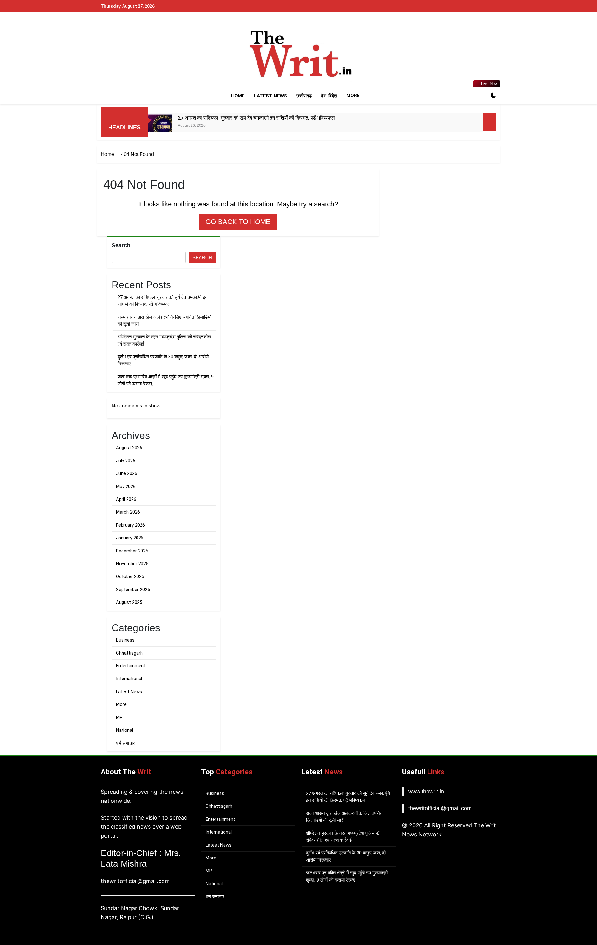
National (124, 730)
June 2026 (126, 473)
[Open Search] (482, 96)
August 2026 (129, 447)
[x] (119, 54)
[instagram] (112, 54)
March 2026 (128, 512)
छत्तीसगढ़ (304, 96)
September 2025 (133, 589)
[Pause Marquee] (489, 122)
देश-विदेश (329, 96)
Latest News (270, 96)
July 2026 (125, 460)
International (129, 678)
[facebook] (104, 54)
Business (125, 640)
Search (121, 245)
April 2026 (126, 499)
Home (238, 96)
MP (119, 717)
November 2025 (132, 564)
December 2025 (132, 551)
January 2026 (129, 538)
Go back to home (238, 222)
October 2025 (130, 576)
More (353, 95)
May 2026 (126, 486)
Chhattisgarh (129, 653)
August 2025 (129, 602)
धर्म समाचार (125, 743)
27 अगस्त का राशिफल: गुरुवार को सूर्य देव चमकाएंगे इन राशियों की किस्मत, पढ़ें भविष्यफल (256, 118)
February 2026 (130, 525)
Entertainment (131, 666)
